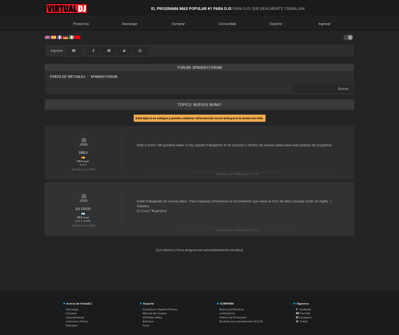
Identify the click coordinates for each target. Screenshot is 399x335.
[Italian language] (71, 37)
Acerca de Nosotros (231, 309)
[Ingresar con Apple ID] (124, 51)
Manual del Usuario (154, 313)
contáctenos (227, 313)
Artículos (148, 321)
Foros (145, 325)
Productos (81, 24)
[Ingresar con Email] (73, 51)
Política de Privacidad (232, 317)
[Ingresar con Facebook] (93, 51)
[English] (47, 37)
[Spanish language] (53, 37)
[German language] (65, 37)
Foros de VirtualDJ (67, 77)
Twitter (303, 321)
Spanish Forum (104, 77)
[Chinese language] (77, 37)
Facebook (304, 309)
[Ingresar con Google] (140, 51)
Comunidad (227, 24)
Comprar (178, 24)
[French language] (59, 37)
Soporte (276, 24)
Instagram (305, 317)
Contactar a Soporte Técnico (160, 309)
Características (75, 317)
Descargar (129, 24)
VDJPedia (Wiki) (152, 317)
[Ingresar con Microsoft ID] (109, 51)
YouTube (304, 313)
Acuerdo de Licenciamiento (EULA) (241, 321)
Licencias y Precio (77, 321)
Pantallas (72, 325)
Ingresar (325, 24)
